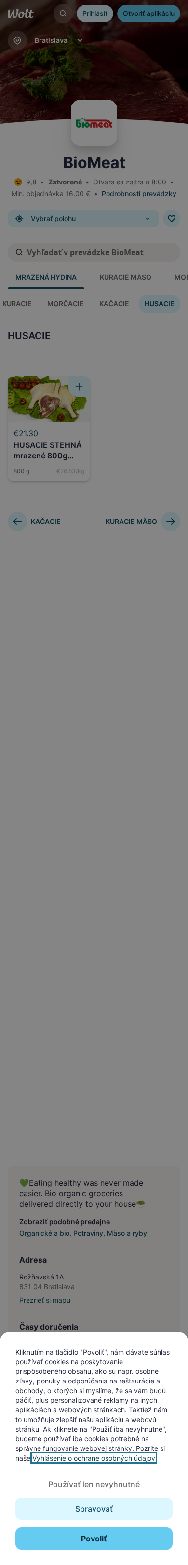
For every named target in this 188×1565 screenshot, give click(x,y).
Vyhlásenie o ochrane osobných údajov (93, 1458)
